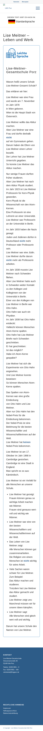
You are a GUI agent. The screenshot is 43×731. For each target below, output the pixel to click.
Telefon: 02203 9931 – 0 (11, 667)
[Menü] (36, 8)
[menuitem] (16, 1)
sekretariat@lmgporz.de (11, 672)
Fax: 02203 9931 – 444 (10, 670)
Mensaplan (25, 1)
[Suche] (31, 8)
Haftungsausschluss (10, 711)
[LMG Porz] (17, 8)
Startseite (16, 1)
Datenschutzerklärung (10, 713)
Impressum (7, 708)
